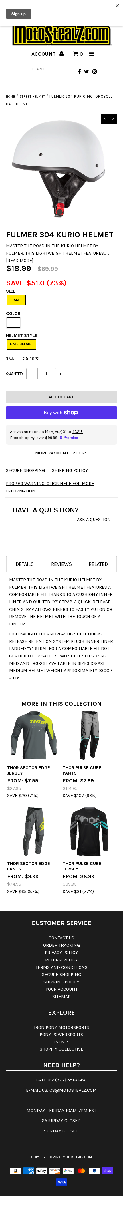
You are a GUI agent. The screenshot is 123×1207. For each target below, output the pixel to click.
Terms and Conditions (61, 967)
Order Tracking (61, 945)
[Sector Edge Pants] (33, 831)
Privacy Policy (61, 952)
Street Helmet (32, 96)
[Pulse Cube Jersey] (89, 831)
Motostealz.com (77, 1157)
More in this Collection (61, 703)
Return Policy (61, 960)
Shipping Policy (70, 470)
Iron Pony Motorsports (61, 1027)
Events (61, 1042)
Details (25, 564)
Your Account (61, 989)
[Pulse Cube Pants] (89, 735)
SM (16, 300)
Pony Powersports (61, 1034)
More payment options (61, 453)
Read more (19, 260)
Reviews (61, 564)
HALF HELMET (21, 344)
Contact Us (61, 937)
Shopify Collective (61, 1049)
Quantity (14, 373)
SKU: (10, 358)
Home (10, 96)
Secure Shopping (26, 470)
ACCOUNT (44, 54)
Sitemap (61, 996)
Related (98, 564)
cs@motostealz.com (73, 1090)
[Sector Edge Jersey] (33, 735)
